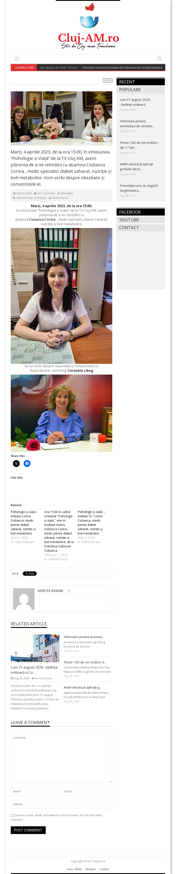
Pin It (15, 574)
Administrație (24, 198)
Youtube (129, 220)
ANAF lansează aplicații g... (83, 687)
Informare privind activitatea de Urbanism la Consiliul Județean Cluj (111, 67)
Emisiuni (91, 869)
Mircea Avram (60, 198)
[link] (42, 219)
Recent (127, 82)
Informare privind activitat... (84, 637)
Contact (129, 227)
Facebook (130, 212)
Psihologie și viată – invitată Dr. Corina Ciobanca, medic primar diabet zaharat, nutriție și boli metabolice (91, 522)
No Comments (46, 193)
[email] (69, 590)
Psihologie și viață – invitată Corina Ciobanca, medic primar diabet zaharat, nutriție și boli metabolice (24, 522)
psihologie (40, 198)
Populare (130, 89)
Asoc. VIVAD (74, 869)
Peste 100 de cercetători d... (85, 662)
